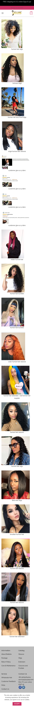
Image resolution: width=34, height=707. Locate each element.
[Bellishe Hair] (17, 13)
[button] (2, 13)
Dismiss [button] (17, 4)
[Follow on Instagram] (23, 687)
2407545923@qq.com (25, 679)
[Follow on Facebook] (20, 687)
